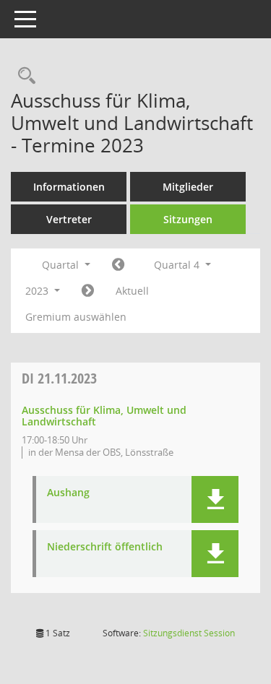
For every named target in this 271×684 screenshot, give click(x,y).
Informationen (69, 187)
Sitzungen (187, 219)
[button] (215, 499)
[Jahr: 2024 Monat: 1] (88, 291)
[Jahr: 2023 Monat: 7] (118, 265)
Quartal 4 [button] (178, 265)
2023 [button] (38, 291)
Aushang (68, 493)
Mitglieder (188, 187)
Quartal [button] (62, 265)
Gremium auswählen (75, 317)
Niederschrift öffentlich (105, 547)
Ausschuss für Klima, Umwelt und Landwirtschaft (104, 416)
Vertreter (69, 219)
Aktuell (132, 291)
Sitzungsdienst (189, 633)
